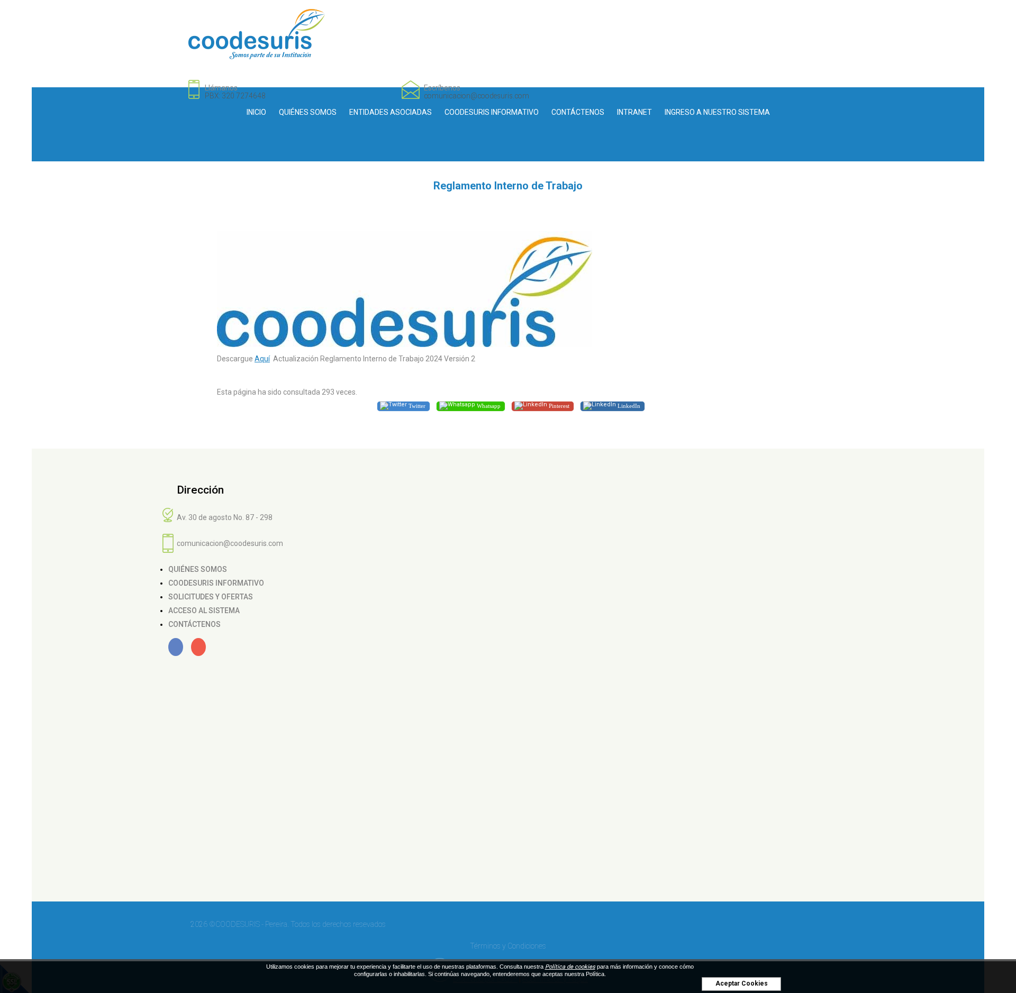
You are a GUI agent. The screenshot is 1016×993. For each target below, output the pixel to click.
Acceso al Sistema (204, 610)
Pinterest (558, 405)
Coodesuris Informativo (491, 112)
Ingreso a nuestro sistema (717, 112)
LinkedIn (628, 405)
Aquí (262, 358)
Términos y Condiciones (508, 946)
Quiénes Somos (308, 112)
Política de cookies (570, 966)
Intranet (634, 112)
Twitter (416, 405)
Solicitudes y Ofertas (210, 597)
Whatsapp (488, 405)
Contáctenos (577, 112)
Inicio (256, 112)
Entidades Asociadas (390, 112)
